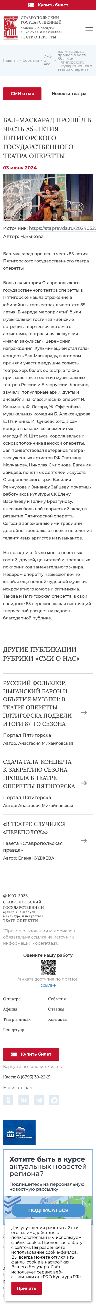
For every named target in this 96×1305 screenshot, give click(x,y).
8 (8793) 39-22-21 (34, 1077)
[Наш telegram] (39, 1100)
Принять (26, 1288)
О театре (12, 998)
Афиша (10, 1009)
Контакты (58, 1019)
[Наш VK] (23, 1100)
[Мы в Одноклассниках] (8, 1100)
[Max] (54, 1100)
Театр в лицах (17, 1019)
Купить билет (53, 5)
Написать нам (18, 1088)
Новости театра (69, 93)
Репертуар (13, 1029)
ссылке (48, 985)
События (57, 998)
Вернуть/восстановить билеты (33, 1067)
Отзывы (56, 1009)
